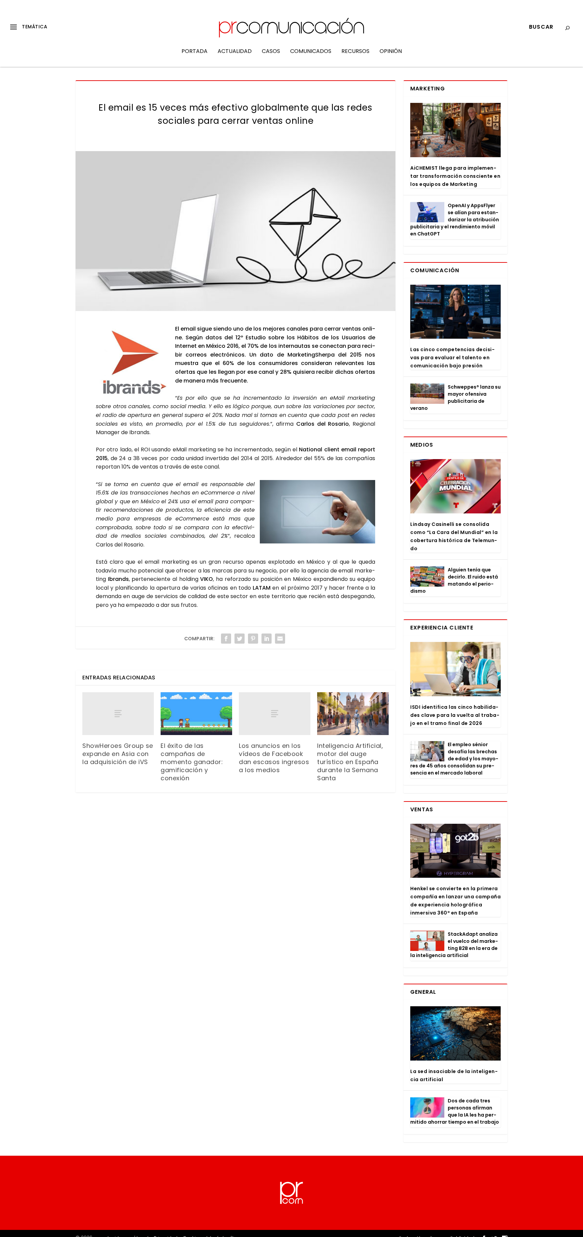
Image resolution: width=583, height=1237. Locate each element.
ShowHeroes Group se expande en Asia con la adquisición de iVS (117, 753)
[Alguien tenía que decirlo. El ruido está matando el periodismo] (427, 576)
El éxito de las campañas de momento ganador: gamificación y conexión (192, 761)
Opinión (391, 52)
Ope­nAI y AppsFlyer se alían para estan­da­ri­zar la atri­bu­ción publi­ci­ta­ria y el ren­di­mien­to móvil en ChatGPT (454, 219)
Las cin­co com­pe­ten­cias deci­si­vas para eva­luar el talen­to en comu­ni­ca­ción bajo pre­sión (452, 357)
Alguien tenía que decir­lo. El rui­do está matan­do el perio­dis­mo (454, 580)
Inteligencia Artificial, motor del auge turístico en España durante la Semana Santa (350, 761)
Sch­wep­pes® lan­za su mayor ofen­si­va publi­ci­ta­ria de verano (455, 398)
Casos (271, 52)
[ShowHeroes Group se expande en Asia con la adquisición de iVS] (118, 713)
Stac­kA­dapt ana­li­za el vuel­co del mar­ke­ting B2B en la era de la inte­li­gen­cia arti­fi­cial (454, 945)
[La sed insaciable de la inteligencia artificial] (455, 1033)
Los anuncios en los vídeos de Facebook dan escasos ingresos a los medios (274, 757)
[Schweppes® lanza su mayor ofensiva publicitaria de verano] (427, 394)
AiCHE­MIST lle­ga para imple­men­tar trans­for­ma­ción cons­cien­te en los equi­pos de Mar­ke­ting (455, 176)
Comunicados (310, 52)
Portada (194, 52)
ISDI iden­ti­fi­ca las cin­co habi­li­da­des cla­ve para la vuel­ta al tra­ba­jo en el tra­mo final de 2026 (454, 715)
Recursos (355, 52)
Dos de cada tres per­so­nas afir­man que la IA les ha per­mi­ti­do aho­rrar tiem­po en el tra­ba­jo (454, 1111)
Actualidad (235, 52)
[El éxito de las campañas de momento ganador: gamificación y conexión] (196, 713)
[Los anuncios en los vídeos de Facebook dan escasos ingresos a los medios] (274, 713)
